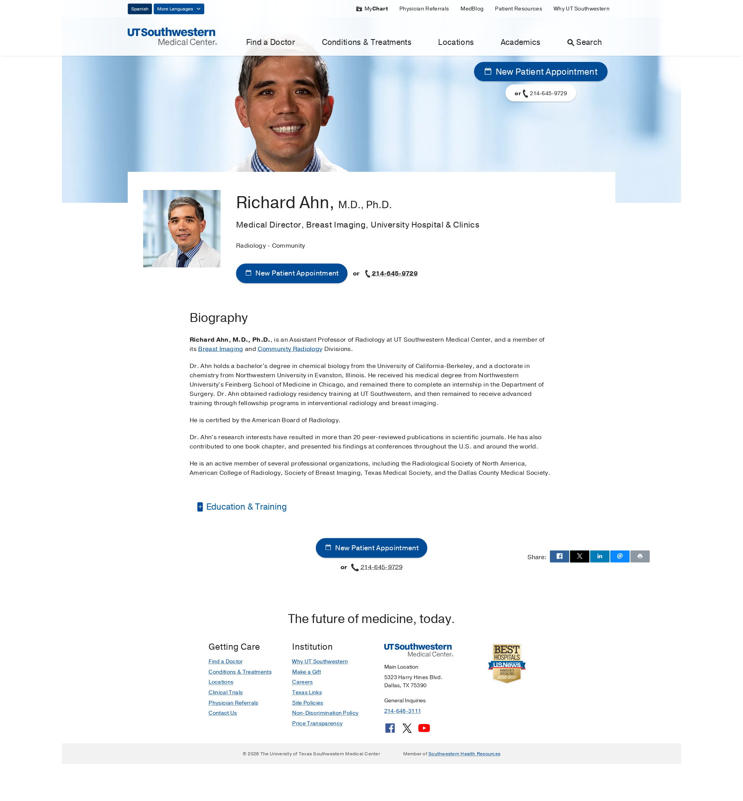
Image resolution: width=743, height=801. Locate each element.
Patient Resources (518, 8)
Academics (521, 42)
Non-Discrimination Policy (325, 713)
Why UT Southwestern (581, 8)
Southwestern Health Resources (464, 754)
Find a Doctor (270, 42)
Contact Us (223, 713)
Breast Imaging (220, 349)
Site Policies (307, 703)
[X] (407, 731)
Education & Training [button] (245, 507)
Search (589, 42)
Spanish (140, 9)
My (376, 8)
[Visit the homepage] (172, 36)
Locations (456, 42)
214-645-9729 (395, 273)
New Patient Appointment (545, 72)
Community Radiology (290, 349)
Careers (302, 682)
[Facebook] (390, 731)
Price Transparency (317, 723)
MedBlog (472, 8)
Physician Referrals (424, 8)
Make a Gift (306, 672)
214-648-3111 (402, 711)
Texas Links (307, 692)
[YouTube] (424, 731)
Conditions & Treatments (366, 42)
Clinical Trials (226, 692)
